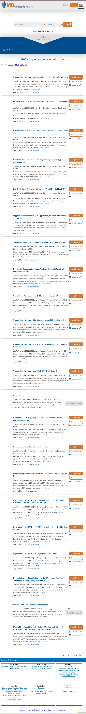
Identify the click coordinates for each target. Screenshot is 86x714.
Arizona (49, 666)
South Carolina (34, 691)
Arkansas (71, 672)
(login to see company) (31, 92)
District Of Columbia (68, 676)
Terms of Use (61, 710)
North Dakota (68, 666)
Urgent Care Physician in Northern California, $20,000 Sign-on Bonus (40, 320)
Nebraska (70, 668)
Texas (66, 670)
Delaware (16, 689)
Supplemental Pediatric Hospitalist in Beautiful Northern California (40, 242)
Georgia (38, 693)
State (17, 65)
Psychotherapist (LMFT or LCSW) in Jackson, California (35, 554)
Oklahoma (61, 670)
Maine (19, 699)
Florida (44, 693)
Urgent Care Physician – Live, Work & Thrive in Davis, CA (35, 371)
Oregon (17, 666)
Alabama (50, 691)
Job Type (23, 65)
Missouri (65, 672)
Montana (23, 666)
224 (75, 655)
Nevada (40, 666)
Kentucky (16, 688)
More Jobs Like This (76, 85)
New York (11, 693)
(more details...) (37, 89)
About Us (31, 710)
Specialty (11, 65)
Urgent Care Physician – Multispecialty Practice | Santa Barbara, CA (40, 77)
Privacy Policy (51, 710)
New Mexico (35, 668)
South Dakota (63, 668)
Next (80, 655)
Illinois (76, 674)
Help (43, 710)
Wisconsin (69, 674)
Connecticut (16, 695)
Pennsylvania (18, 691)
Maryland (23, 689)
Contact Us (23, 710)
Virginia (10, 689)
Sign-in (66, 5)
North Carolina (41, 689)
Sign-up (74, 5)
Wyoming (11, 668)
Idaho (11, 666)
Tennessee (41, 688)
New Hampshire (11, 699)
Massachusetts (7, 695)
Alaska (49, 668)
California (34, 666)
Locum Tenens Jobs (69, 691)
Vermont (17, 693)
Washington (5, 666)
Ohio (21, 688)
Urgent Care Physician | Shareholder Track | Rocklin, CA (35, 296)
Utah (44, 666)
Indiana (10, 688)
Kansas (76, 668)
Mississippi (43, 691)
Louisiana (62, 674)
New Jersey (9, 691)
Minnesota (72, 670)
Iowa (78, 670)
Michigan (4, 688)
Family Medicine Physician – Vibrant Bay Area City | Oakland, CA (39, 189)
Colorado (42, 668)
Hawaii (17, 668)
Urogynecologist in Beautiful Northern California (33, 447)
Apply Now (76, 77)
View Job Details (76, 81)
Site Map (38, 710)
